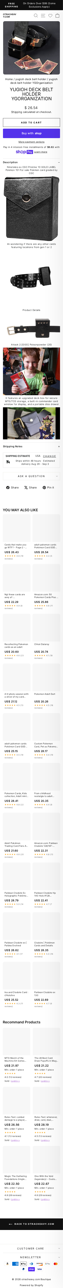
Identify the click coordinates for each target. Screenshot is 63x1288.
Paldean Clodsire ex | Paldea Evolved (16, 944)
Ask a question (31, 476)
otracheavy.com (9, 15)
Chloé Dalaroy (41, 644)
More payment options (32, 141)
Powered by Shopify (31, 1285)
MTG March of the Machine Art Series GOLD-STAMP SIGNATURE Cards (14, 1060)
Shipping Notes (12, 446)
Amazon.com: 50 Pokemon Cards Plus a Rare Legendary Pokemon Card (46, 596)
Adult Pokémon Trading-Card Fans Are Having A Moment (16, 845)
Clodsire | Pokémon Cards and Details (44, 944)
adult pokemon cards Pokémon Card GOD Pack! (45, 546)
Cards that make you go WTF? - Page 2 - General (15, 546)
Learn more (40, 151)
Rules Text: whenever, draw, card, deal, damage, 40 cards (45, 1119)
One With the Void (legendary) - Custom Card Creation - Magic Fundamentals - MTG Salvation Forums (46, 1178)
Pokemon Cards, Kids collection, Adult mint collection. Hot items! (16, 795)
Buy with (31, 133)
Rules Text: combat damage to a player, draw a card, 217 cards (16, 1119)
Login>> (15, 1081)
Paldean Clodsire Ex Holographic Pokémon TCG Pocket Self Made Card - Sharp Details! (17, 895)
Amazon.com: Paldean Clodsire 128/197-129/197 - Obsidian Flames (46, 845)
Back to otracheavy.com (34, 1224)
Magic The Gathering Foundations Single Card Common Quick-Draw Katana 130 (16, 1178)
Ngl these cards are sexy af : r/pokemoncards (15, 596)
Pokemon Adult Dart (44, 694)
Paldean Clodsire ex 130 (44, 993)
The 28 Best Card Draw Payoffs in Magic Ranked (46, 1060)
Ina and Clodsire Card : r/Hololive (16, 993)
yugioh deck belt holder (30, 79)
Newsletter (30, 1257)
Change (49, 456)
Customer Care (30, 1248)
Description (10, 162)
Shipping (16, 111)
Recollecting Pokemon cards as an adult (16, 645)
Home (9, 79)
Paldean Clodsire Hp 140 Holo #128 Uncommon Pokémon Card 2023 (45, 895)
